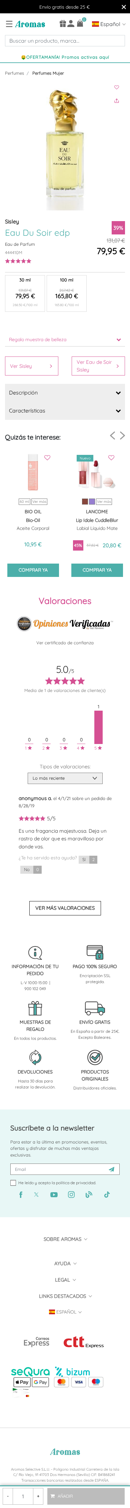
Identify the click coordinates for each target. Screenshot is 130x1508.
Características (27, 410)
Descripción (23, 392)
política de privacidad (75, 1182)
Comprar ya (33, 570)
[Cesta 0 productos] (80, 23)
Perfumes (14, 73)
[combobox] (65, 40)
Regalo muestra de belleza (37, 339)
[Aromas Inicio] (29, 23)
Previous (112, 436)
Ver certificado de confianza (65, 642)
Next (122, 435)
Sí (88, 859)
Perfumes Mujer (48, 73)
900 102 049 (35, 988)
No (31, 869)
